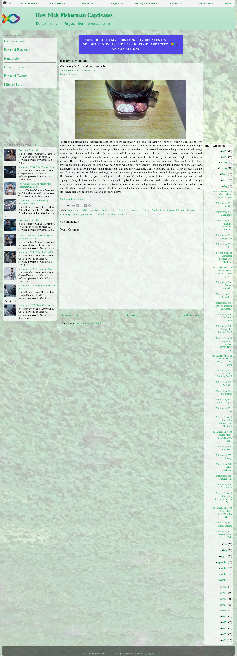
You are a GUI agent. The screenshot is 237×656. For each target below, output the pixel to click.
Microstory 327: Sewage (224, 457)
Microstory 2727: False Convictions (36, 305)
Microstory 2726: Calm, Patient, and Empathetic (36, 287)
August (225, 556)
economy (133, 210)
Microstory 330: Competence (224, 486)
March (225, 174)
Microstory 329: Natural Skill (224, 477)
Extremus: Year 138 (28, 150)
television (111, 214)
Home (131, 315)
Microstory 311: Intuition (224, 204)
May (226, 186)
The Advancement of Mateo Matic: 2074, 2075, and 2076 (223, 360)
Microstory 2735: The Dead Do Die (36, 252)
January (224, 162)
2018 (225, 592)
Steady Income (68, 74)
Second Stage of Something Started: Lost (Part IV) (224, 257)
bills (84, 210)
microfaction (187, 210)
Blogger (151, 653)
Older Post (191, 315)
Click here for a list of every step (77, 70)
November (223, 573)
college (113, 210)
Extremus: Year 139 (28, 220)
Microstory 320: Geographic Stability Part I (224, 329)
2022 (225, 616)
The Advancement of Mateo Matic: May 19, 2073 (223, 194)
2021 (225, 610)
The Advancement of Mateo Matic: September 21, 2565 (35, 237)
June (226, 544)
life (178, 210)
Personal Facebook (17, 49)
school (100, 214)
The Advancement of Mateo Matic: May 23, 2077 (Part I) (223, 436)
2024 (225, 628)
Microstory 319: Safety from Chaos (224, 317)
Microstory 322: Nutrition (224, 383)
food (162, 210)
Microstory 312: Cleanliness (224, 213)
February (224, 168)
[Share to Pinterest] (89, 205)
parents (85, 214)
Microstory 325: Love (224, 410)
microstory (65, 214)
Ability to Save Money (72, 199)
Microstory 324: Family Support (224, 401)
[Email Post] (67, 205)
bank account (74, 210)
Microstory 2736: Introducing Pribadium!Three (33, 202)
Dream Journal (14, 67)
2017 (225, 586)
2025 (225, 634)
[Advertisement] (146, 351)
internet (171, 210)
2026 (225, 640)
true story (122, 214)
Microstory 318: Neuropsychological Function (223, 305)
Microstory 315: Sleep (224, 245)
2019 (225, 598)
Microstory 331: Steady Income (224, 524)
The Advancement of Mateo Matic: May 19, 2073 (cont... (223, 272)
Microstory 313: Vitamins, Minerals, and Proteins (224, 225)
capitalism (94, 210)
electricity (145, 210)
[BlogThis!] (77, 205)
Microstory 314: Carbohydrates (224, 237)
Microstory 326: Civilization (224, 448)
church (104, 210)
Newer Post (70, 315)
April (226, 179)
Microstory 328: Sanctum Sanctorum (224, 466)
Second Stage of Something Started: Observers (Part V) (224, 343)
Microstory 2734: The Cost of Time (36, 167)
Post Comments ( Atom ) (88, 322)
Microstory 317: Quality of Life (224, 295)
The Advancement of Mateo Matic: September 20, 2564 (35, 185)
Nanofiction (12, 58)
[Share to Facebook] (85, 205)
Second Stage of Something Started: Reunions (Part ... (223, 497)
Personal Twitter (15, 75)
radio (93, 214)
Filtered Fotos (14, 84)
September (223, 562)
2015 (225, 151)
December (223, 579)
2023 (225, 622)
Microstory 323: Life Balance (224, 392)
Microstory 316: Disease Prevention (224, 285)
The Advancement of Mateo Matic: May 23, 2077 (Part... (223, 512)
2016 (225, 157)
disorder (123, 210)
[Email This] (73, 205)
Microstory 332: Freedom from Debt (224, 534)
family (155, 210)
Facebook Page (14, 41)
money (76, 214)
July (226, 550)
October (224, 567)
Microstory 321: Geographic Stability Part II (224, 373)
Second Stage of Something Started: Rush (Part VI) (224, 421)
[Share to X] (81, 205)
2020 (225, 604)
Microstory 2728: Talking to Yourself (37, 268)
